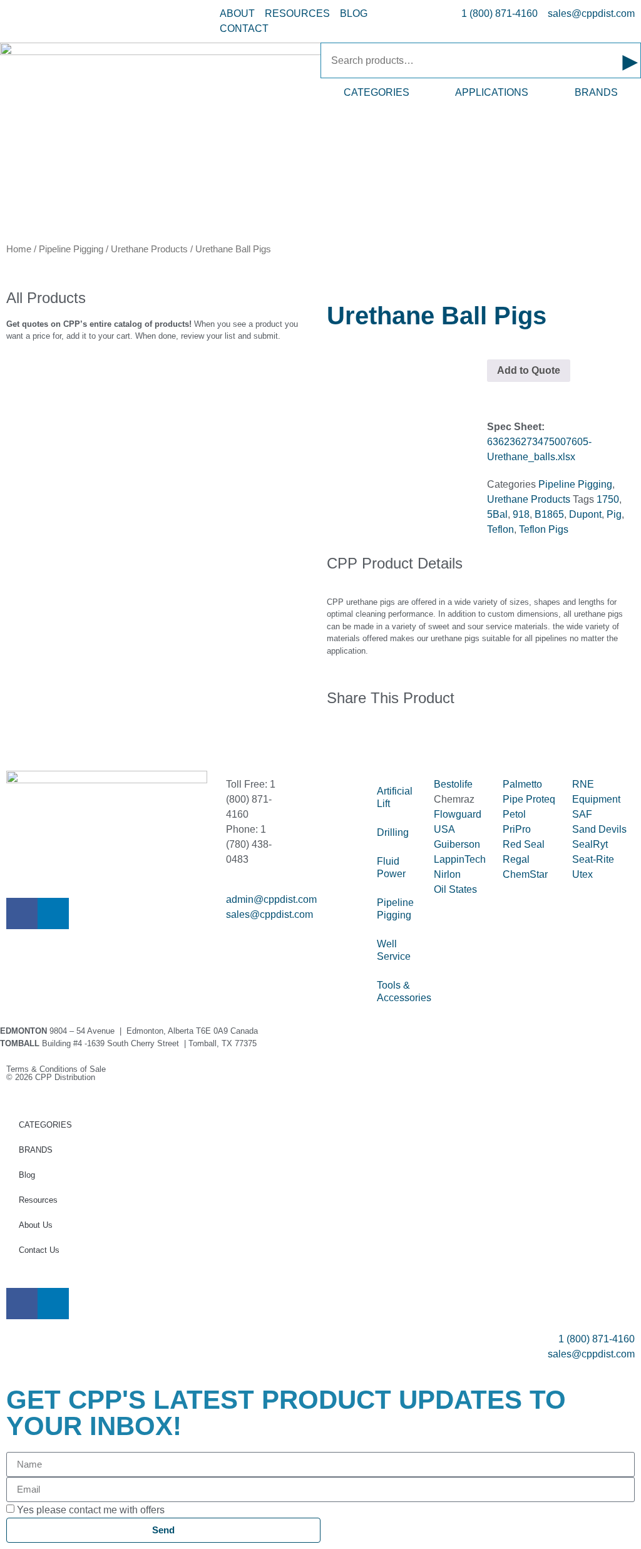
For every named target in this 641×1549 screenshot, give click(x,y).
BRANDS (596, 92)
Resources (38, 1200)
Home (18, 249)
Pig (614, 514)
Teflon (500, 529)
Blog (27, 1175)
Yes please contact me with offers (91, 1510)
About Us (36, 1225)
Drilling (393, 832)
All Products (46, 297)
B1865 (549, 514)
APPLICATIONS (491, 92)
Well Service (394, 950)
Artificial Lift (395, 797)
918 (521, 514)
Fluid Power (391, 867)
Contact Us (39, 1250)
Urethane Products (149, 249)
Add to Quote (528, 370)
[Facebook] (22, 913)
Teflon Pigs (543, 529)
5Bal (497, 514)
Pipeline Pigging (71, 249)
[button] (330, 738)
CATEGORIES (376, 92)
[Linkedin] (53, 913)
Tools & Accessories (399, 991)
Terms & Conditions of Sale (60, 1069)
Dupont (585, 514)
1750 (608, 499)
